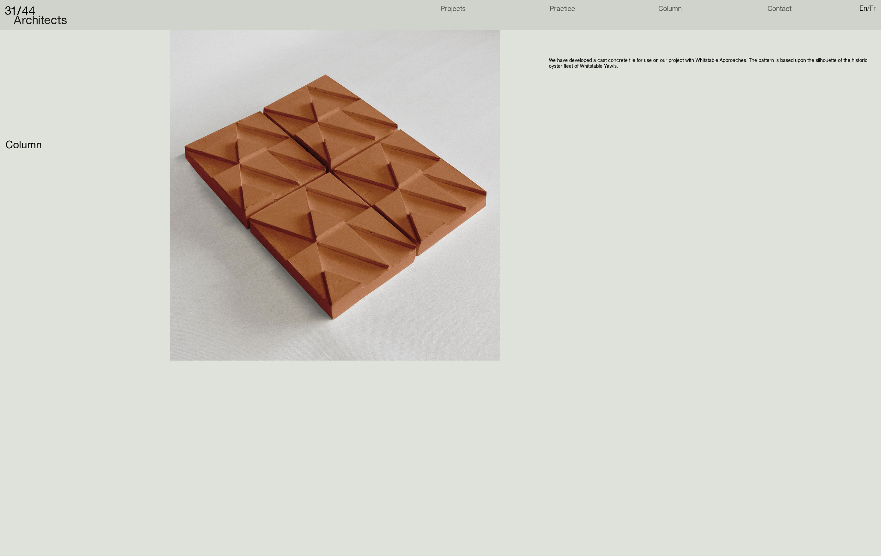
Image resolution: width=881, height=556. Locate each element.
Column (670, 9)
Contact (779, 9)
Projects (453, 9)
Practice (562, 9)
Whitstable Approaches (721, 60)
